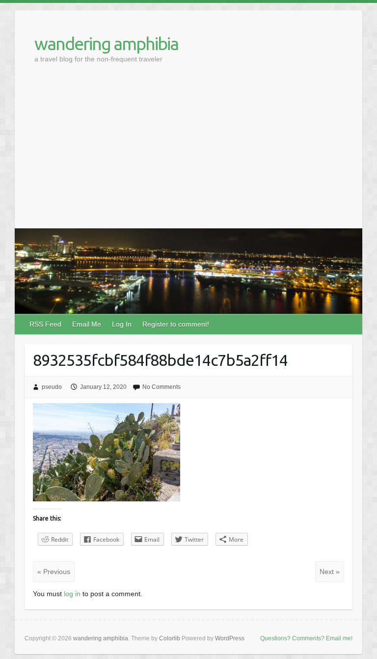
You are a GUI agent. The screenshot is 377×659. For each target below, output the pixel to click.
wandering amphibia (106, 43)
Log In (122, 324)
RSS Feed (45, 324)
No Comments (161, 387)
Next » (330, 572)
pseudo (52, 387)
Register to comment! (175, 324)
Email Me (86, 324)
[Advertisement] (188, 154)
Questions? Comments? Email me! (306, 638)
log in (72, 594)
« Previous (53, 572)
